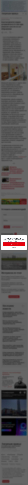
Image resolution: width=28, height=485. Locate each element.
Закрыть (14, 247)
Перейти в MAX (14, 244)
